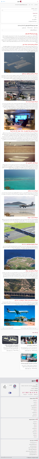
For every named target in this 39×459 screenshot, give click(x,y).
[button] (19, 30)
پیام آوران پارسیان (3, 457)
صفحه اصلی (36, 4)
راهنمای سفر (34, 19)
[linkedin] (30, 392)
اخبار (29, 4)
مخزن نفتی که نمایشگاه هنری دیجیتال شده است (29, 328)
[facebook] (28, 392)
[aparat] (27, 392)
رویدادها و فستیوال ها (32, 21)
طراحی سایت (10, 457)
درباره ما (24, 394)
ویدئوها (35, 394)
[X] (34, 392)
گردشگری (34, 15)
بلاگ (31, 4)
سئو (7, 457)
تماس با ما (30, 394)
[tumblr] (25, 392)
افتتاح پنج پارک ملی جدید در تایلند (7, 328)
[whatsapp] (23, 392)
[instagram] (36, 392)
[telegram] (32, 392)
